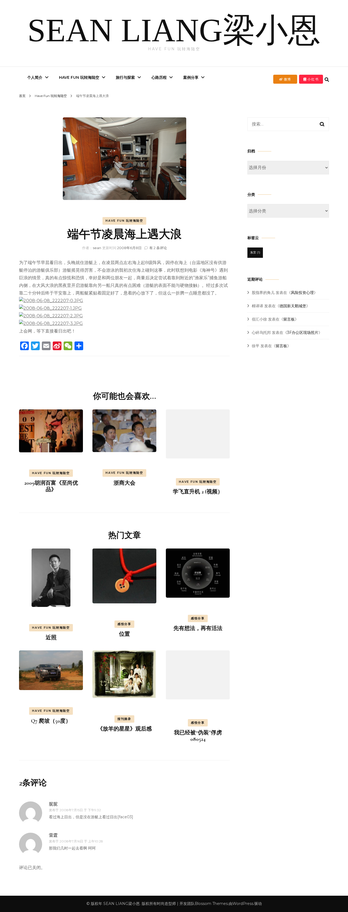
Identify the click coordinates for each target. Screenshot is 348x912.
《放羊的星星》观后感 (124, 729)
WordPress (242, 903)
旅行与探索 (125, 77)
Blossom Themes (211, 903)
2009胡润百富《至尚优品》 (51, 486)
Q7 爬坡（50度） (51, 721)
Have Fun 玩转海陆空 (79, 77)
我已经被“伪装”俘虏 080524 (198, 735)
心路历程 (159, 77)
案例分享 (190, 77)
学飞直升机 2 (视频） (198, 491)
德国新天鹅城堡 (292, 305)
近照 (51, 637)
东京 (255, 252)
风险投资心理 (302, 292)
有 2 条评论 (158, 248)
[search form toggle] (327, 79)
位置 (124, 634)
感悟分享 (124, 624)
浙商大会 (124, 483)
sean (97, 248)
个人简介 (34, 77)
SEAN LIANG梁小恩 (174, 30)
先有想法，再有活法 (197, 628)
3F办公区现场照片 (302, 332)
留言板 (289, 319)
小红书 (312, 79)
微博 (286, 79)
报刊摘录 (124, 719)
